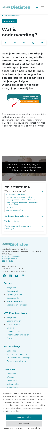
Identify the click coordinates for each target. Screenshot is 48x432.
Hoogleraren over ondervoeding (19, 197)
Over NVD (9, 369)
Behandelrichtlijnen (13, 331)
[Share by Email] (15, 42)
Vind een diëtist (12, 221)
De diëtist (10, 207)
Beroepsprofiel (12, 291)
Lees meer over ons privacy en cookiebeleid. (23, 428)
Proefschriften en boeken (16, 335)
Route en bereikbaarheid (11, 256)
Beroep (8, 283)
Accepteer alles (24, 417)
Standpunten (11, 387)
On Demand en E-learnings (17, 358)
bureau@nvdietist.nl (9, 259)
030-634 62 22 (7, 261)
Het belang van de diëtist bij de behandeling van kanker (22, 203)
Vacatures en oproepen (15, 305)
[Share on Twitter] (32, 42)
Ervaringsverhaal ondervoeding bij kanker (22, 200)
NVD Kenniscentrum (15, 313)
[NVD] (16, 7)
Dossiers (9, 328)
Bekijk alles (10, 288)
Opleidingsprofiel (13, 294)
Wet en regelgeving (14, 301)
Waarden (9, 377)
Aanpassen (24, 424)
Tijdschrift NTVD (12, 324)
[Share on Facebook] (24, 42)
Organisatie (10, 381)
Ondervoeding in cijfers (15, 194)
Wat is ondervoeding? (15, 191)
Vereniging (9, 21)
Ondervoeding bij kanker (16, 216)
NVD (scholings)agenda (15, 354)
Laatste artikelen (12, 321)
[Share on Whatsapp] (6, 42)
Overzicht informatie (11, 16)
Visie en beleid (11, 384)
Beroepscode (11, 298)
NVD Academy (12, 346)
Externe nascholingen (15, 361)
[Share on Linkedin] (41, 42)
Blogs (8, 338)
